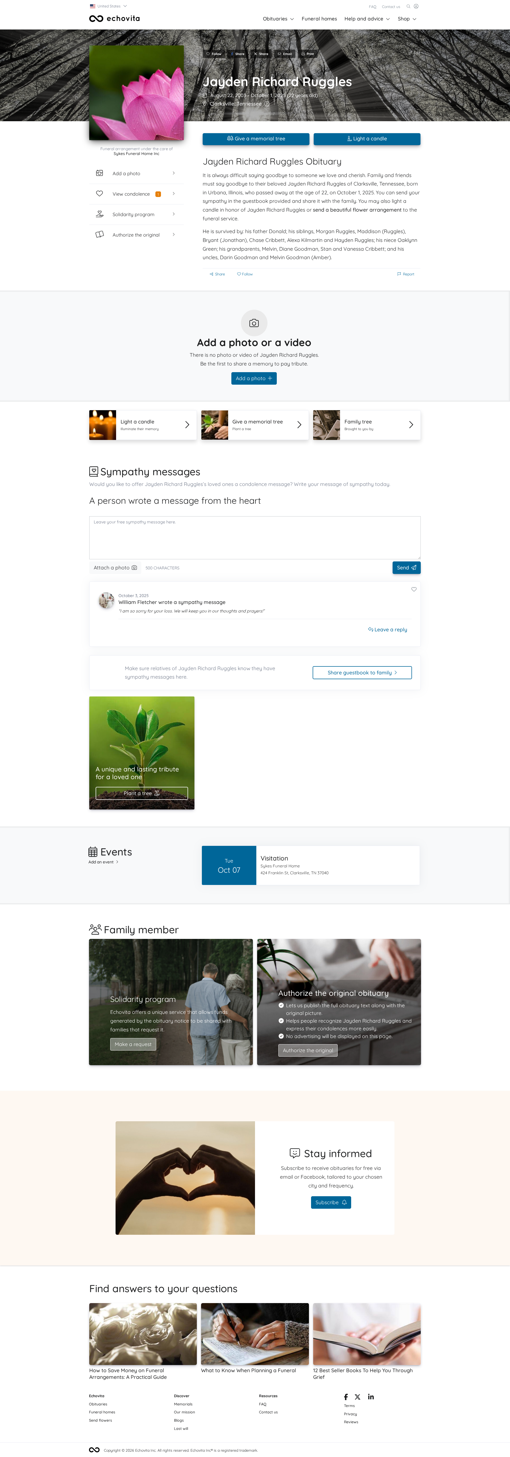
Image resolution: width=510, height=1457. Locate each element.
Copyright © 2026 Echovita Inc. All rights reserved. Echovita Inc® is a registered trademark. (181, 1450)
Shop (404, 18)
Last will (181, 1428)
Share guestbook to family (360, 672)
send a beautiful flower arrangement (357, 210)
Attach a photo (112, 567)
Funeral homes (319, 18)
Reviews (351, 1422)
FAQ (372, 6)
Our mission (184, 1412)
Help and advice (364, 18)
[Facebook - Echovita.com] (346, 1398)
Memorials (183, 1404)
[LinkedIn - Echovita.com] (371, 1398)
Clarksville (222, 103)
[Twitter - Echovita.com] (357, 1398)
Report (408, 274)
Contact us (391, 6)
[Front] (114, 18)
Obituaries (275, 18)
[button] (109, 6)
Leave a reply (390, 629)
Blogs (179, 1420)
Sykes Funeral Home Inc (136, 153)
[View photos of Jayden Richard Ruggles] (136, 92)
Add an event (101, 861)
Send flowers (100, 1420)
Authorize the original (308, 1050)
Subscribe (328, 1202)
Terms (349, 1405)
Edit (416, 52)
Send (403, 567)
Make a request (133, 1044)
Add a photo (251, 378)
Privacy (350, 1414)
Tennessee (249, 103)
